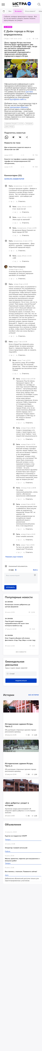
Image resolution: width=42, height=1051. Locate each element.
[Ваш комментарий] (21, 578)
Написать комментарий (14, 179)
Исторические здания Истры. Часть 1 (19, 764)
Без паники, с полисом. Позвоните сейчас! (21, 871)
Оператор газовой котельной (16, 848)
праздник (29, 123)
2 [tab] (20, 80)
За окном (8, 27)
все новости (21, 652)
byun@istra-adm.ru (18, 99)
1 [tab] (18, 80)
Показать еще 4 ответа (14, 557)
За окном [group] (18, 11)
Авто (6, 875)
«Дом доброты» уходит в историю (17, 804)
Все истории (33, 695)
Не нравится (13, 201)
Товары (7, 839)
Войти (35, 570)
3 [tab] (22, 80)
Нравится (10, 201)
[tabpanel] (21, 68)
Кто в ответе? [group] (30, 11)
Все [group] (10, 11)
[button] (4, 5)
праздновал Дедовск (19, 107)
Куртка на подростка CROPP (16, 836)
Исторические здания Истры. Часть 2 (19, 725)
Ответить (21, 201)
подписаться (21, 680)
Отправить (10, 587)
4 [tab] (24, 80)
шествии (29, 91)
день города (9, 126)
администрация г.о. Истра (14, 123)
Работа (7, 851)
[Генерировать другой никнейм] (16, 570)
